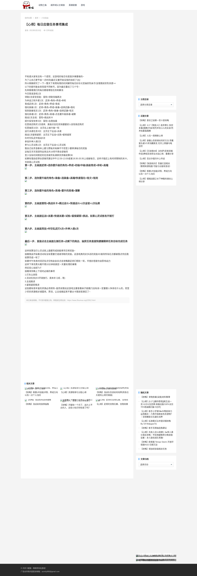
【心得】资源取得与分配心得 (73, 392)
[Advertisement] (77, 53)
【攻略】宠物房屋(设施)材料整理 (155, 397)
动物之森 (43, 5)
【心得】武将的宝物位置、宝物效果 (112, 404)
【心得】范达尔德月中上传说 (152, 158)
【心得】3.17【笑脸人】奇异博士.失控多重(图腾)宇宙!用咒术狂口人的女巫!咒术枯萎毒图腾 (156, 128)
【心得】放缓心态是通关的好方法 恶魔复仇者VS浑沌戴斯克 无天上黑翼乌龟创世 (156, 143)
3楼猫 (29, 568)
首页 (36, 18)
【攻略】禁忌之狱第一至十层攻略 (154, 120)
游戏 (83, 5)
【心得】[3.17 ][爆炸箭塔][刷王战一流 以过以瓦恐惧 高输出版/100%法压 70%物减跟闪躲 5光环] (157, 404)
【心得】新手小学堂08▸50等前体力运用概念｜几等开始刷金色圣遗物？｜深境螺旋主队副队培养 (157, 414)
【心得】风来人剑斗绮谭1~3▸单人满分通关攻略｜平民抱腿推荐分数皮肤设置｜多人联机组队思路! (157, 435)
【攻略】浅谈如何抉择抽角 (37, 404)
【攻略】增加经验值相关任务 (154, 449)
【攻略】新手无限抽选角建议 (154, 428)
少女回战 (44, 18)
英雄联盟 (73, 5)
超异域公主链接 (58, 5)
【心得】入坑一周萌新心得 (151, 135)
